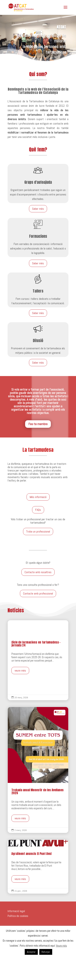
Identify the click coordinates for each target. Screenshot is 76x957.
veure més (20, 670)
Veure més (61, 945)
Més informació (38, 497)
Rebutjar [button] (46, 951)
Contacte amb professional (38, 593)
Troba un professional (38, 531)
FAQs (38, 510)
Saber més (38, 209)
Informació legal (16, 911)
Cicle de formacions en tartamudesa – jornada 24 (38, 660)
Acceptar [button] (31, 951)
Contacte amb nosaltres (38, 572)
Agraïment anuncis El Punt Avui (38, 867)
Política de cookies (18, 916)
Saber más (38, 363)
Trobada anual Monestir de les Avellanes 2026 (38, 770)
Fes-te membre (38, 424)
